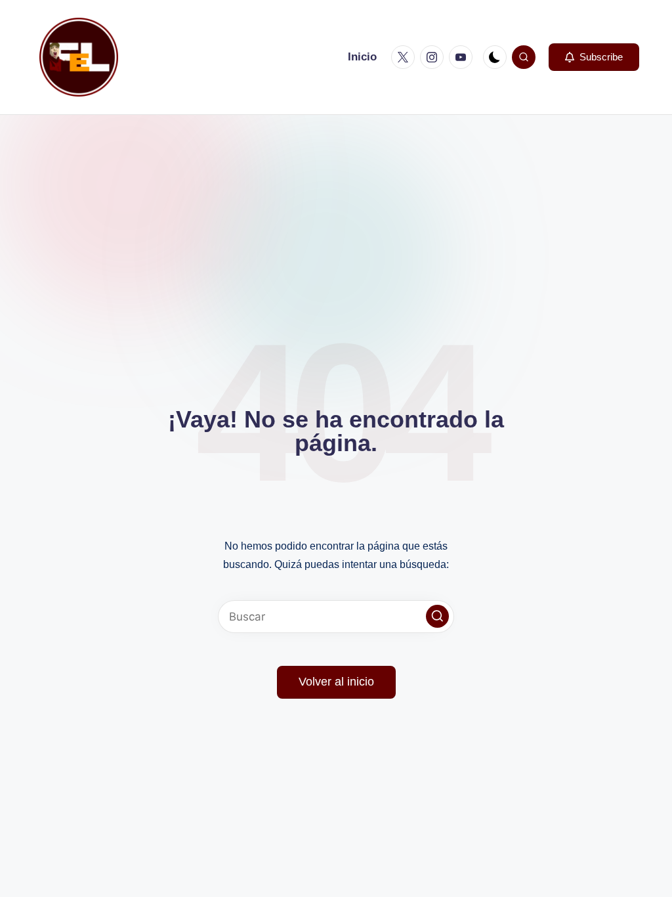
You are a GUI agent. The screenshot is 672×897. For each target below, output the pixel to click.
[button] (594, 57)
